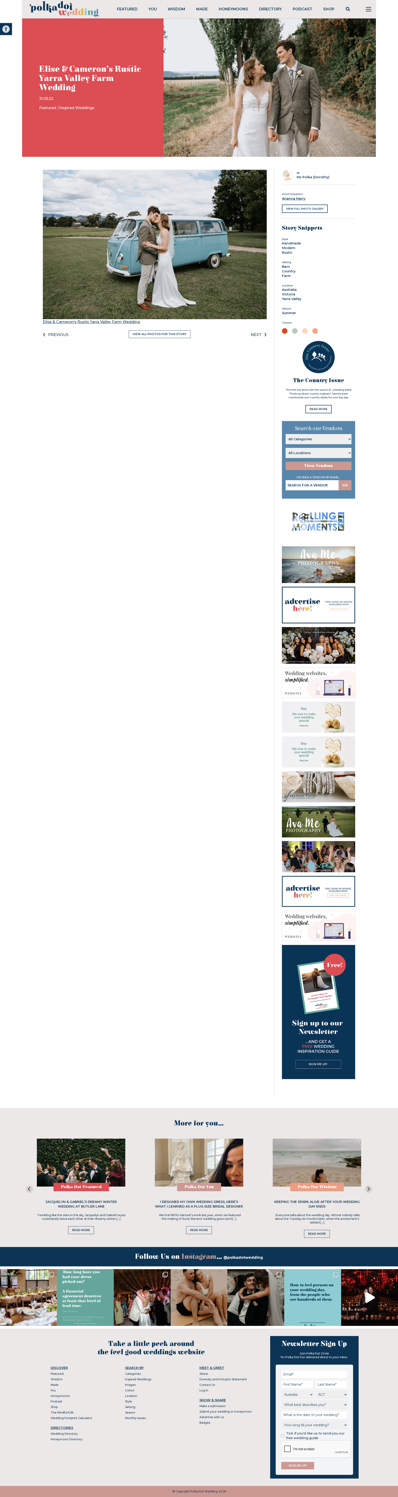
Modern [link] (288, 248)
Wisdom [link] (176, 9)
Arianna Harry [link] (293, 198)
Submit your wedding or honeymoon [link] (225, 1411)
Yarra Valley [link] (291, 299)
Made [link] (202, 9)
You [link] (153, 9)
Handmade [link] (291, 243)
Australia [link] (289, 290)
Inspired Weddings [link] (76, 108)
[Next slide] (368, 1189)
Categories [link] (133, 1373)
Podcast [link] (302, 9)
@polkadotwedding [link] (243, 1257)
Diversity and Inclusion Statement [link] (223, 1379)
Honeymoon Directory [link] (66, 1439)
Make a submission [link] (212, 1406)
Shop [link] (328, 9)
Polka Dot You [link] (199, 1187)
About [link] (203, 1373)
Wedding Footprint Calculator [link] (71, 1418)
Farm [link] (286, 276)
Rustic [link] (287, 252)
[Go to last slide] (29, 1189)
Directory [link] (270, 9)
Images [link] (130, 1385)
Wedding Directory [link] (64, 1433)
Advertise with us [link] (211, 1417)
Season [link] (130, 1412)
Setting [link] (130, 1407)
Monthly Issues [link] (135, 1418)
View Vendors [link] (318, 465)
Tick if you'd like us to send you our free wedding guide (315, 1435)
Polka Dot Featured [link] (81, 1187)
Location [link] (131, 1396)
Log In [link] (203, 1390)
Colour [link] (130, 1390)
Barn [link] (286, 267)
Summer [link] (289, 313)
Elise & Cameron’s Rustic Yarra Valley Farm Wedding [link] (91, 322)
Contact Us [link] (207, 1385)
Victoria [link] (288, 294)
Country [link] (289, 271)
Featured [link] (127, 9)
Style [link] (128, 1401)
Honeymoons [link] (233, 9)
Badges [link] (204, 1422)
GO (345, 485)
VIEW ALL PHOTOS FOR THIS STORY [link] (160, 334)
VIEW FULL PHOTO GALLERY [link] (305, 208)
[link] (6, 29)
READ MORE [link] (319, 409)
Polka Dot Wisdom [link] (317, 1187)
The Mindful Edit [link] (62, 1412)
